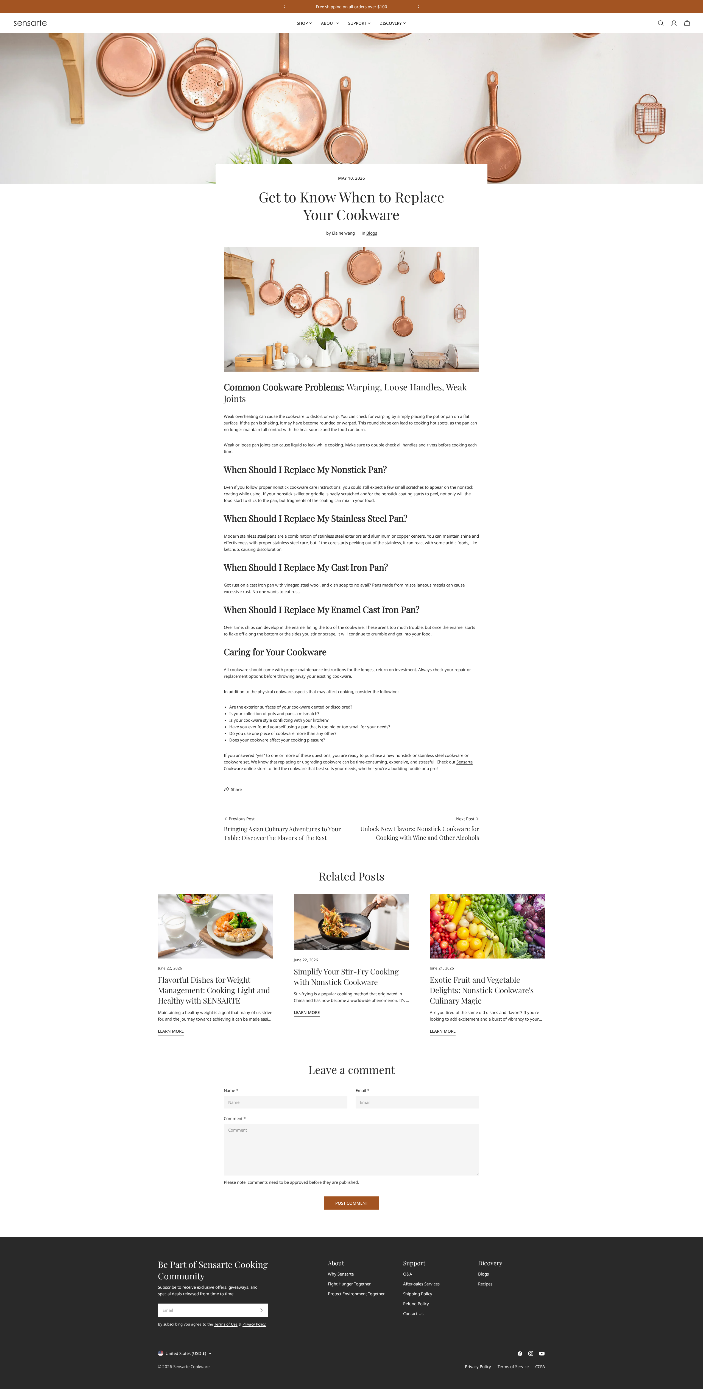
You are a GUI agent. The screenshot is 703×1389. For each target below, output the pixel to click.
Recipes (485, 1284)
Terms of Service (513, 1366)
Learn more (171, 1031)
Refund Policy (416, 1303)
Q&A (407, 1274)
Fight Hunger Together (349, 1284)
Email (362, 1090)
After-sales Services (421, 1284)
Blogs (371, 233)
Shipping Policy (417, 1293)
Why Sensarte (341, 1274)
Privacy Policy (478, 1366)
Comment (235, 1118)
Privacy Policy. (254, 1324)
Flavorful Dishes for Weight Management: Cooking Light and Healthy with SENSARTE (214, 989)
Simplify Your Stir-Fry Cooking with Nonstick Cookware (346, 976)
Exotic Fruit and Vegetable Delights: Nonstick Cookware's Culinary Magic (482, 989)
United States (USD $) (186, 1353)
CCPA (540, 1366)
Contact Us (413, 1313)
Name (231, 1090)
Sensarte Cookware (191, 1366)
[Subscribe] (261, 1310)
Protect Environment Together (356, 1293)
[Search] (660, 23)
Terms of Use (226, 1324)
